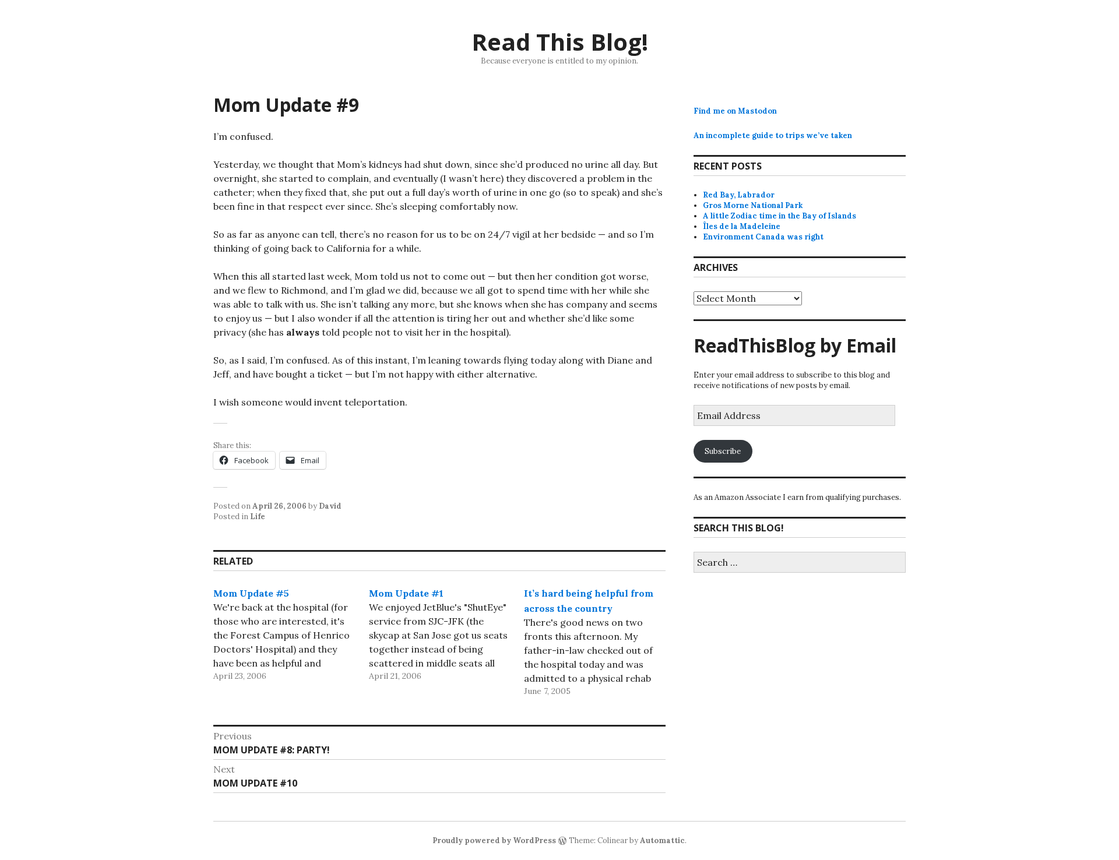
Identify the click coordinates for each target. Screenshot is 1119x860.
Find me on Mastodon (735, 111)
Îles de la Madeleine (741, 226)
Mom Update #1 (406, 593)
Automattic (662, 840)
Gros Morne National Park (753, 205)
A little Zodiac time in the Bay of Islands (779, 216)
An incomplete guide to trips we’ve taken (773, 135)
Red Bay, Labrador (739, 195)
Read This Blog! (559, 42)
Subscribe (723, 451)
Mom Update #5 (251, 593)
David (330, 506)
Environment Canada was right (763, 237)
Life (257, 516)
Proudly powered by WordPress (494, 840)
